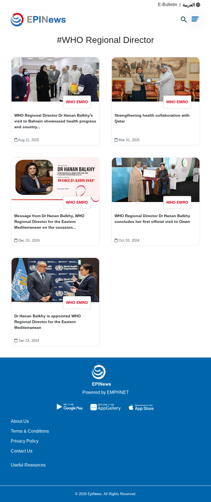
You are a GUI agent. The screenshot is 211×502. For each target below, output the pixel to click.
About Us (20, 421)
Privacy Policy (24, 441)
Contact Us (21, 451)
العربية (189, 5)
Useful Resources (28, 465)
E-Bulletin (168, 4)
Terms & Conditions (30, 431)
